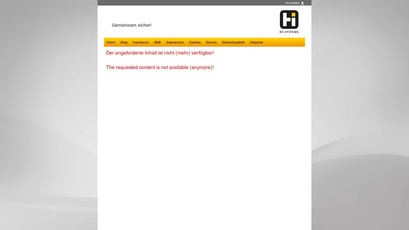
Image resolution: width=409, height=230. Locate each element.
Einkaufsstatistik (233, 42)
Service (211, 42)
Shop (124, 42)
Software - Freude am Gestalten (289, 21)
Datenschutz (175, 42)
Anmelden (293, 2)
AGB (157, 42)
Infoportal (256, 42)
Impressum (141, 42)
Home (111, 42)
